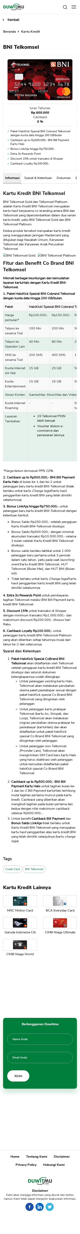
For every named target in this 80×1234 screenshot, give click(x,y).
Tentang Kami (36, 1156)
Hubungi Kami (54, 1165)
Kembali (13, 20)
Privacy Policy (26, 1165)
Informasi (12, 178)
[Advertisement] (40, 986)
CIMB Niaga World (20, 954)
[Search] (65, 6)
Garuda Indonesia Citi (20, 932)
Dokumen (64, 178)
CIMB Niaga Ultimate (60, 932)
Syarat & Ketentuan (38, 178)
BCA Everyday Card (60, 910)
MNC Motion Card (20, 910)
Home (14, 1156)
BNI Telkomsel (34, 869)
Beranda (10, 31)
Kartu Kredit (30, 31)
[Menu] (74, 7)
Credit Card (12, 869)
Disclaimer (62, 1156)
